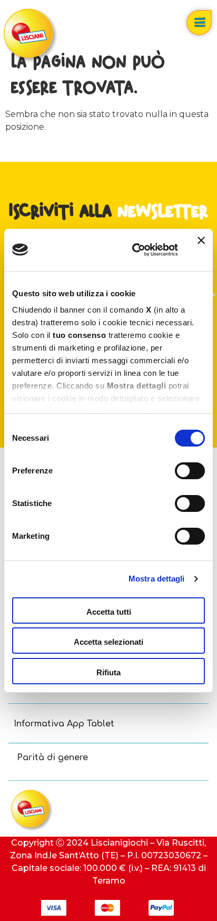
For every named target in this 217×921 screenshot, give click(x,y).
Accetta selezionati (108, 641)
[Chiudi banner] (201, 250)
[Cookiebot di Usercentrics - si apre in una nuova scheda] (134, 250)
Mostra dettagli (157, 578)
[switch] (190, 470)
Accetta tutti (108, 611)
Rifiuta (108, 672)
